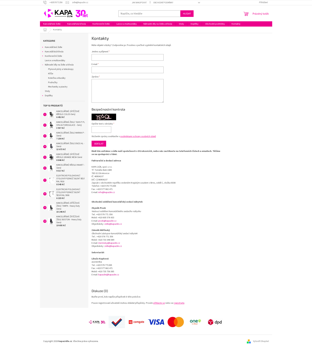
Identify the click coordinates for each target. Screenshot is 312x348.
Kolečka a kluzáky (57, 78)
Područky (52, 82)
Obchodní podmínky (163, 2)
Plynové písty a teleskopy (61, 69)
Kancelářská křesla (54, 51)
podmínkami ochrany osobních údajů (138, 136)
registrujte (179, 303)
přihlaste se (159, 303)
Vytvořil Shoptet (261, 341)
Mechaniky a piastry (57, 86)
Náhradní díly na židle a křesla (59, 64)
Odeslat (99, 143)
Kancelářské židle (53, 47)
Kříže (50, 73)
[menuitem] (52, 24)
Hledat (187, 13)
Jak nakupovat (139, 2)
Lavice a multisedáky (55, 60)
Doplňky (49, 95)
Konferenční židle (53, 56)
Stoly (47, 91)
